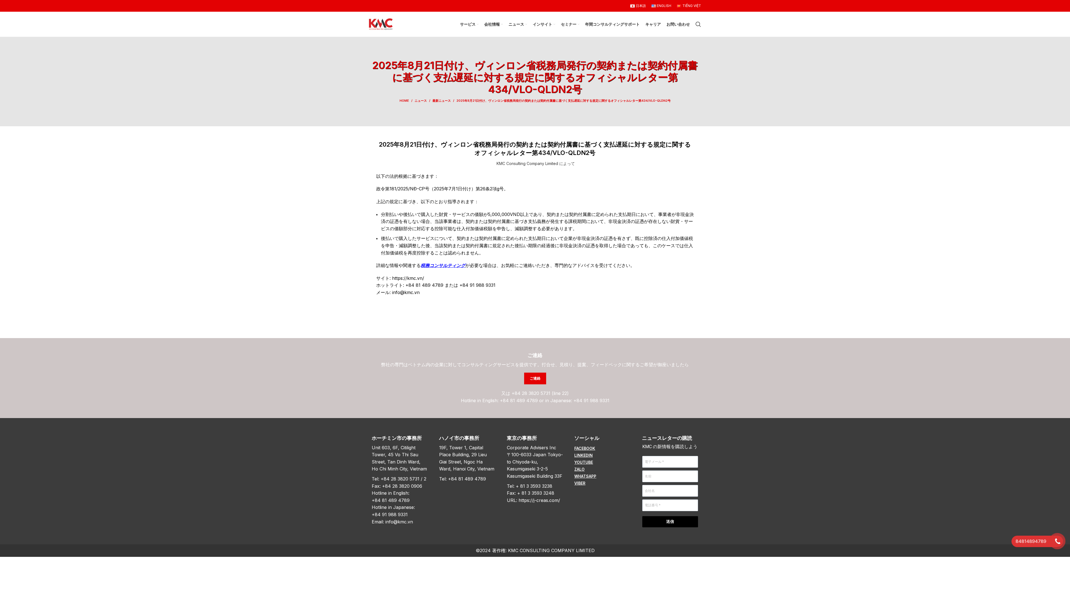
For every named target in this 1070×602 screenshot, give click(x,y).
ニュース (421, 101)
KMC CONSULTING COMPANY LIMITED (551, 550)
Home (404, 101)
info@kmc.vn (399, 522)
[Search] (698, 24)
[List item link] (602, 448)
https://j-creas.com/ (539, 500)
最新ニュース (441, 101)
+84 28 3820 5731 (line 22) (540, 393)
